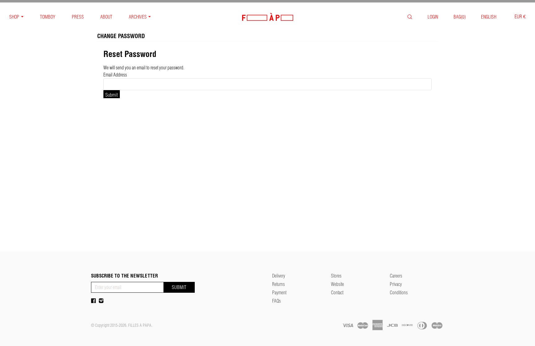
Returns (278, 284)
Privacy (396, 284)
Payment (279, 293)
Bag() (460, 17)
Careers (396, 276)
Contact (337, 293)
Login (433, 17)
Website (337, 284)
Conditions (399, 293)
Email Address (115, 75)
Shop (14, 17)
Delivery (278, 276)
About (106, 17)
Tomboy (47, 17)
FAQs (276, 301)
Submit (179, 287)
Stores (336, 276)
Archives (138, 17)
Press (78, 17)
